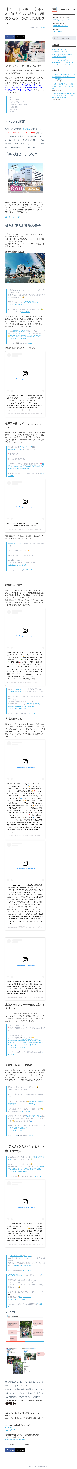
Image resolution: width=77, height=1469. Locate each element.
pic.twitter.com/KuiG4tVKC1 (17, 565)
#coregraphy (19, 706)
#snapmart (11, 706)
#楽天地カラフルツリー (23, 333)
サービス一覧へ (57, 31)
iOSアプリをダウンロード (61, 20)
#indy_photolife (29, 706)
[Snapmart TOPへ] (54, 9)
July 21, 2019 (25, 312)
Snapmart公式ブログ (66, 9)
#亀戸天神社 (24, 466)
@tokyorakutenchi (26, 447)
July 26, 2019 (27, 570)
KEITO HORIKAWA (24, 997)
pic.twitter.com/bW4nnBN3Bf (19, 468)
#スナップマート (30, 1045)
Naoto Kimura (22, 413)
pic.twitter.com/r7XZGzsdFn (17, 338)
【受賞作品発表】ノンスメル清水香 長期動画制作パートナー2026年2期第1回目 (63, 86)
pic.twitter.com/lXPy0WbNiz (17, 1047)
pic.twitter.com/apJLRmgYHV (17, 1171)
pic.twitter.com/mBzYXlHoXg (25, 1104)
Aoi (19, 529)
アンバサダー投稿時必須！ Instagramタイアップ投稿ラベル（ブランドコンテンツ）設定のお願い (64, 62)
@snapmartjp (20, 689)
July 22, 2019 (32, 1135)
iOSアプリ (9, 1427)
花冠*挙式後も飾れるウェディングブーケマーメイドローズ (36, 927)
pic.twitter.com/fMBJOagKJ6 (17, 1299)
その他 (43, 28)
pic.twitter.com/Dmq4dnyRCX (18, 1130)
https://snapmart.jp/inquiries (15, 1439)
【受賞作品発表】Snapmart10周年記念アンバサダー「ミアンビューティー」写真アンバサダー (63, 95)
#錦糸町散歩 (14, 336)
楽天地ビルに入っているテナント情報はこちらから (23, 1400)
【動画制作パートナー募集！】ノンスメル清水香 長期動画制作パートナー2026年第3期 (63, 77)
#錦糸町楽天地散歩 (31, 302)
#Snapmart (20, 1045)
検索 (55, 38)
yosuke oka (21, 1244)
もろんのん (21, 682)
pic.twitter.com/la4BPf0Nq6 (17, 708)
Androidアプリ (10, 1430)
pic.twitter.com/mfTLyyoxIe (17, 304)
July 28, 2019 (37, 1176)
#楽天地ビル (31, 336)
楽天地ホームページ (12, 217)
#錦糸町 (39, 336)
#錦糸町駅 (22, 336)
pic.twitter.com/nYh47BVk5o (22, 1265)
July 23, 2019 (31, 713)
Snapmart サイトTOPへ (60, 26)
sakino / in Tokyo (23, 835)
